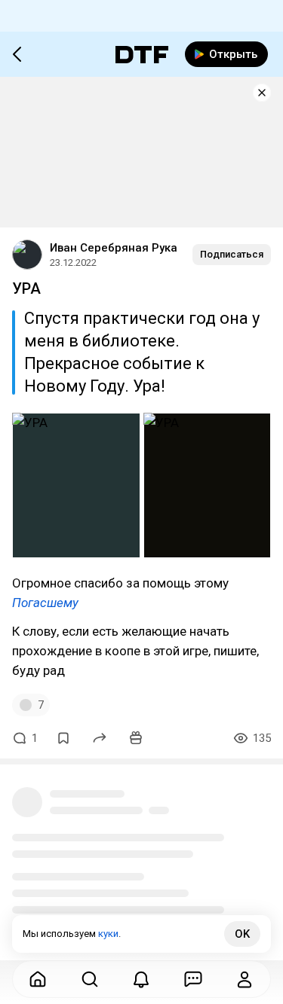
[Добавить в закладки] (63, 738)
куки (108, 933)
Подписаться (231, 254)
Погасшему (45, 602)
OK (242, 934)
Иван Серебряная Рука (113, 248)
